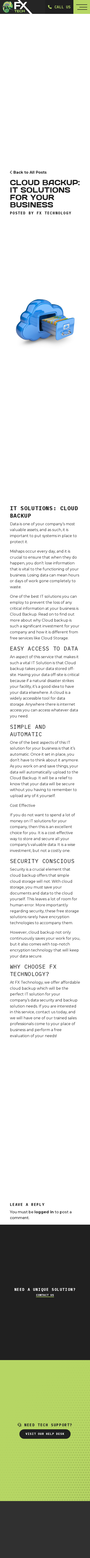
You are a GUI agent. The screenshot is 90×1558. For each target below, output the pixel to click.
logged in (44, 1212)
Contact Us (45, 1295)
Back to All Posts (29, 172)
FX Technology (54, 213)
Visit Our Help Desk (45, 1434)
